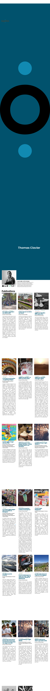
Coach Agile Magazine (38, 509)
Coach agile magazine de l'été (8, 442)
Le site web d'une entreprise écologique (41, 574)
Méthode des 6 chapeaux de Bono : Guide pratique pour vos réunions (25, 444)
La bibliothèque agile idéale (25, 640)
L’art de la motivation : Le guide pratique (8, 379)
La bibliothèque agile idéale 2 (41, 443)
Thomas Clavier (8, 314)
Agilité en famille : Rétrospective (40, 313)
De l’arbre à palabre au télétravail (8, 312)
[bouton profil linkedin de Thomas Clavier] (5, 286)
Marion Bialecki (5, 446)
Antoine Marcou (8, 444)
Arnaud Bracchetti (9, 381)
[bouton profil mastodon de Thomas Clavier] (7, 286)
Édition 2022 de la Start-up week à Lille (41, 640)
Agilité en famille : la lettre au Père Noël (25, 378)
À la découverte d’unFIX (7, 574)
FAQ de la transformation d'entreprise (24, 509)
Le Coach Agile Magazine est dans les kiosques (8, 511)
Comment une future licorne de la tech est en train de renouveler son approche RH (9, 641)
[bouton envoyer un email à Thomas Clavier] (3, 286)
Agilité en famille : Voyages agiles (40, 378)
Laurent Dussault (10, 445)
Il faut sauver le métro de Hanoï (25, 312)
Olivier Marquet (11, 446)
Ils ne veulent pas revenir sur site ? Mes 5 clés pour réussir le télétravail (25, 576)
